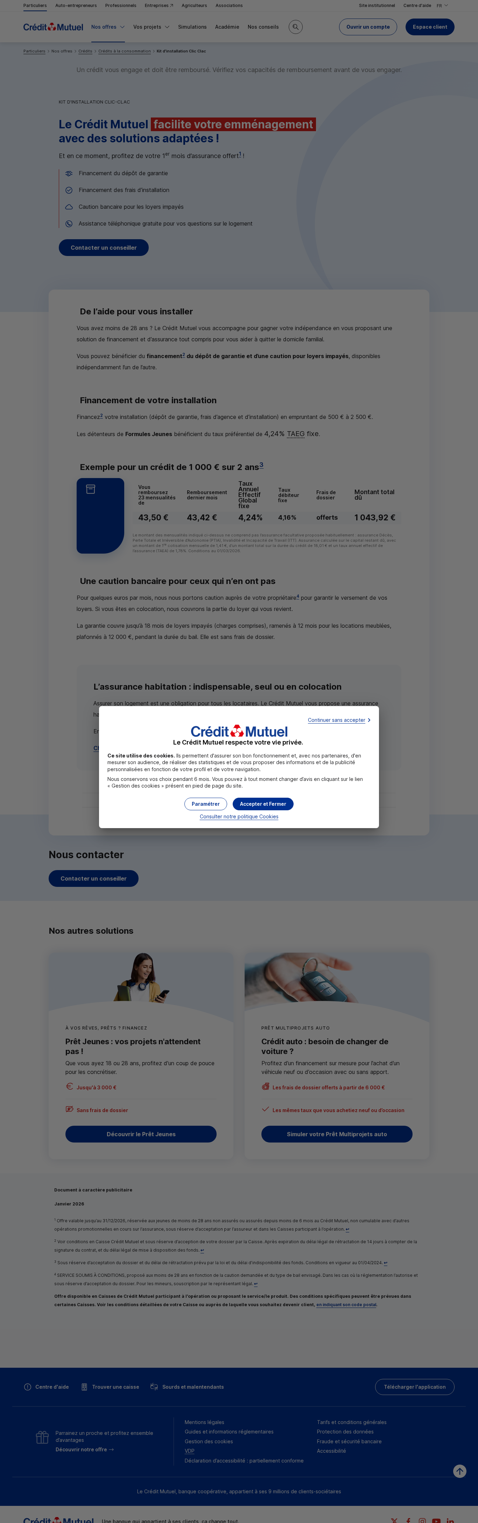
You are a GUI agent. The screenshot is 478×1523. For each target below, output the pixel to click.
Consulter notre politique (239, 816)
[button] (263, 804)
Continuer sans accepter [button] (336, 720)
